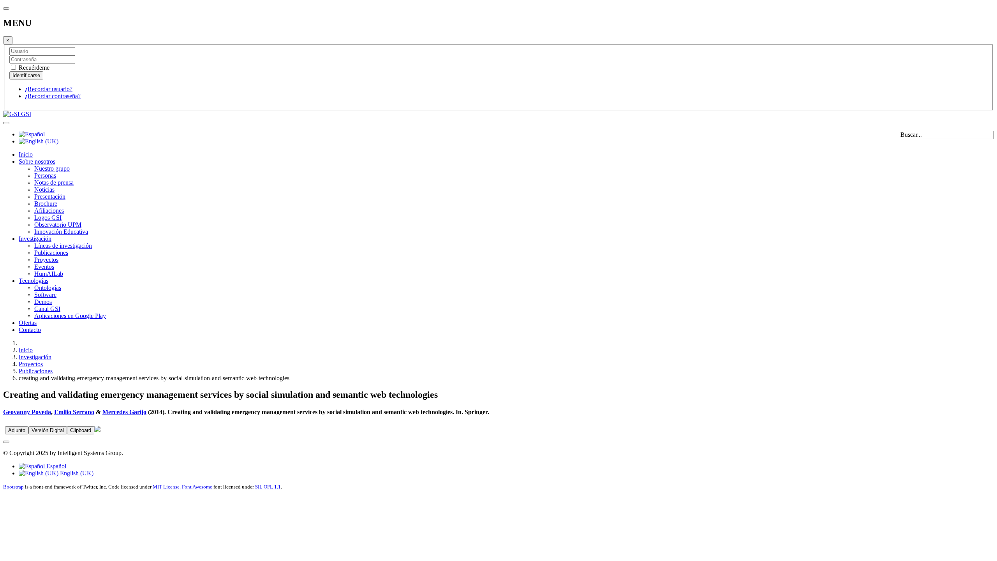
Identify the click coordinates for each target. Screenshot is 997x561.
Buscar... (911, 134)
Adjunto (16, 430)
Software (45, 294)
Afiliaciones (49, 210)
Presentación (49, 196)
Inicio (26, 154)
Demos (43, 301)
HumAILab (48, 273)
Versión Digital (48, 430)
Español (55, 466)
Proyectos (46, 259)
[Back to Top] (6, 442)
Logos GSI (48, 217)
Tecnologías (33, 280)
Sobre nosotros (37, 161)
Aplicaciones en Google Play (70, 315)
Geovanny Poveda (27, 412)
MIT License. (167, 487)
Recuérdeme (33, 67)
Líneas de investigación (63, 245)
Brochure (45, 203)
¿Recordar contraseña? (53, 96)
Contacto (30, 329)
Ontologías (47, 287)
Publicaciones (51, 252)
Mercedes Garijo (124, 412)
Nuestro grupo (52, 168)
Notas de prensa (54, 182)
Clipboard (80, 430)
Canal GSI (47, 308)
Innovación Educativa (61, 231)
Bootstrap (13, 487)
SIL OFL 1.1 (268, 487)
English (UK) (75, 473)
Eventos (44, 266)
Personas (45, 175)
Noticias (44, 189)
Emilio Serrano (74, 412)
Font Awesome (197, 487)
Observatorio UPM (57, 224)
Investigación (35, 238)
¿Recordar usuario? (48, 89)
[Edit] (97, 430)
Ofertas (28, 322)
